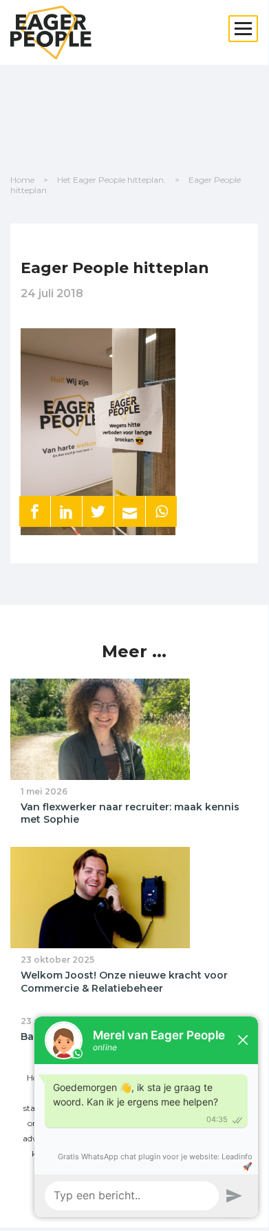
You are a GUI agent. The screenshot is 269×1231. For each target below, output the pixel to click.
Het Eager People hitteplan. (111, 179)
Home (22, 179)
